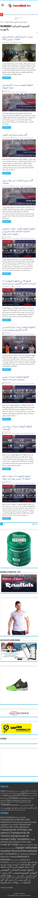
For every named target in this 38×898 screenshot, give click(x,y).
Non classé (11, 862)
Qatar (8, 802)
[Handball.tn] (19, 5)
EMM (5, 795)
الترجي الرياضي (28, 805)
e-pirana (15, 893)
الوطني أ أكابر (13, 873)
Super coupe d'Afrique (30, 862)
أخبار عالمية (30, 864)
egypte (23, 793)
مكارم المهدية (10, 810)
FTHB (35, 795)
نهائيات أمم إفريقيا (9, 882)
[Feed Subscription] (37, 32)
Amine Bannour (17, 791)
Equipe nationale (26, 847)
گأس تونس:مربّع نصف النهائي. (15, 135)
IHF (5, 800)
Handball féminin (23, 798)
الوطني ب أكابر (25, 876)
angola (23, 791)
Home (2, 22)
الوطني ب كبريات (16, 876)
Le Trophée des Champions (26, 854)
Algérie (3, 791)
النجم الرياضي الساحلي (19, 808)
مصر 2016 (17, 810)
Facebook (3, 739)
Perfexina (22, 893)
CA (26, 791)
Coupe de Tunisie (10, 793)
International (29, 851)
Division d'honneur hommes (7, 848)
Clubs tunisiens (19, 839)
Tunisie (5, 804)
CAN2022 (2, 793)
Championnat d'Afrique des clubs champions (15, 825)
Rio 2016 (13, 802)
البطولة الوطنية (30, 238)
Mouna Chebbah (21, 800)
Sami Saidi (19, 802)
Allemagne (9, 791)
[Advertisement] (19, 762)
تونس (8, 807)
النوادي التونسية (18, 42)
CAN (29, 791)
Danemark (18, 793)
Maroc (9, 800)
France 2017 (30, 795)
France (24, 795)
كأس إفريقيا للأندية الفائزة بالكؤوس (24, 877)
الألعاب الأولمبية (18, 865)
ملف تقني (20, 882)
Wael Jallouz (14, 805)
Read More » (6, 78)
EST (19, 795)
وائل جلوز (3, 810)
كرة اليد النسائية (7, 92)
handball (13, 798)
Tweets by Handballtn (6, 887)
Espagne (10, 795)
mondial (14, 800)
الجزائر (21, 805)
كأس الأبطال (10, 877)
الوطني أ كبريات (15, 92)
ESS (15, 795)
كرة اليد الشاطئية (13, 880)
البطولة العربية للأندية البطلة (12, 867)
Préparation (3, 802)
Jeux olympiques (8, 854)
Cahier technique (20, 817)
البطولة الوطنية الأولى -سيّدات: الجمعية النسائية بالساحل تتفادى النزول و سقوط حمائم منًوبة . (18, 231)
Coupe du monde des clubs (28, 845)
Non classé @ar (18, 862)
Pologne (29, 800)
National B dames (15, 860)
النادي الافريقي (32, 808)
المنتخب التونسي (9, 869)
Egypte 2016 (30, 793)
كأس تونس (22, 137)
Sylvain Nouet (27, 802)
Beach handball (7, 817)
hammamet (4, 798)
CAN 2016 (34, 791)
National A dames (8, 857)
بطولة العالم (6, 875)
